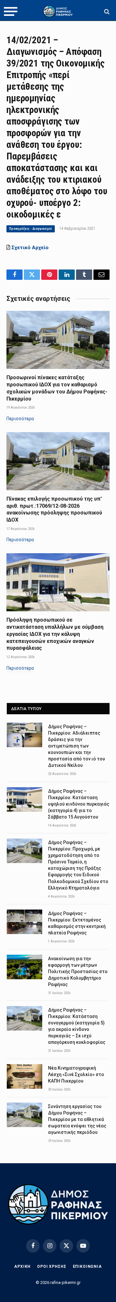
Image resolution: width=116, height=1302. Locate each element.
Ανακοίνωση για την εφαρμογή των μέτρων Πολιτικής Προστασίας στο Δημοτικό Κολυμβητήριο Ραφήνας (78, 971)
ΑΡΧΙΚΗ (22, 1266)
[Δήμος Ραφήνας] (58, 11)
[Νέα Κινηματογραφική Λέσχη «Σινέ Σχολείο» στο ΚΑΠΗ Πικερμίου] (24, 1076)
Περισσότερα (20, 418)
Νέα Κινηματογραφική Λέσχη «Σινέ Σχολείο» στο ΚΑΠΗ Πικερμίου (76, 1074)
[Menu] (10, 11)
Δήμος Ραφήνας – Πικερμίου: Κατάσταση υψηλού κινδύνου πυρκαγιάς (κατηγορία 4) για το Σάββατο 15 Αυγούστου (78, 803)
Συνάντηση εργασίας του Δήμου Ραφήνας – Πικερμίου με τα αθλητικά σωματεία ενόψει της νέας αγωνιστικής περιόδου (77, 1119)
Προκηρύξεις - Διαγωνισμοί (30, 228)
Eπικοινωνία (87, 1266)
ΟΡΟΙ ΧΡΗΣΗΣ (51, 1266)
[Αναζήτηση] (106, 11)
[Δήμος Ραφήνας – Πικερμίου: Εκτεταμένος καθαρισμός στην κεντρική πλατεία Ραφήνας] (24, 922)
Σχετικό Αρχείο (30, 247)
